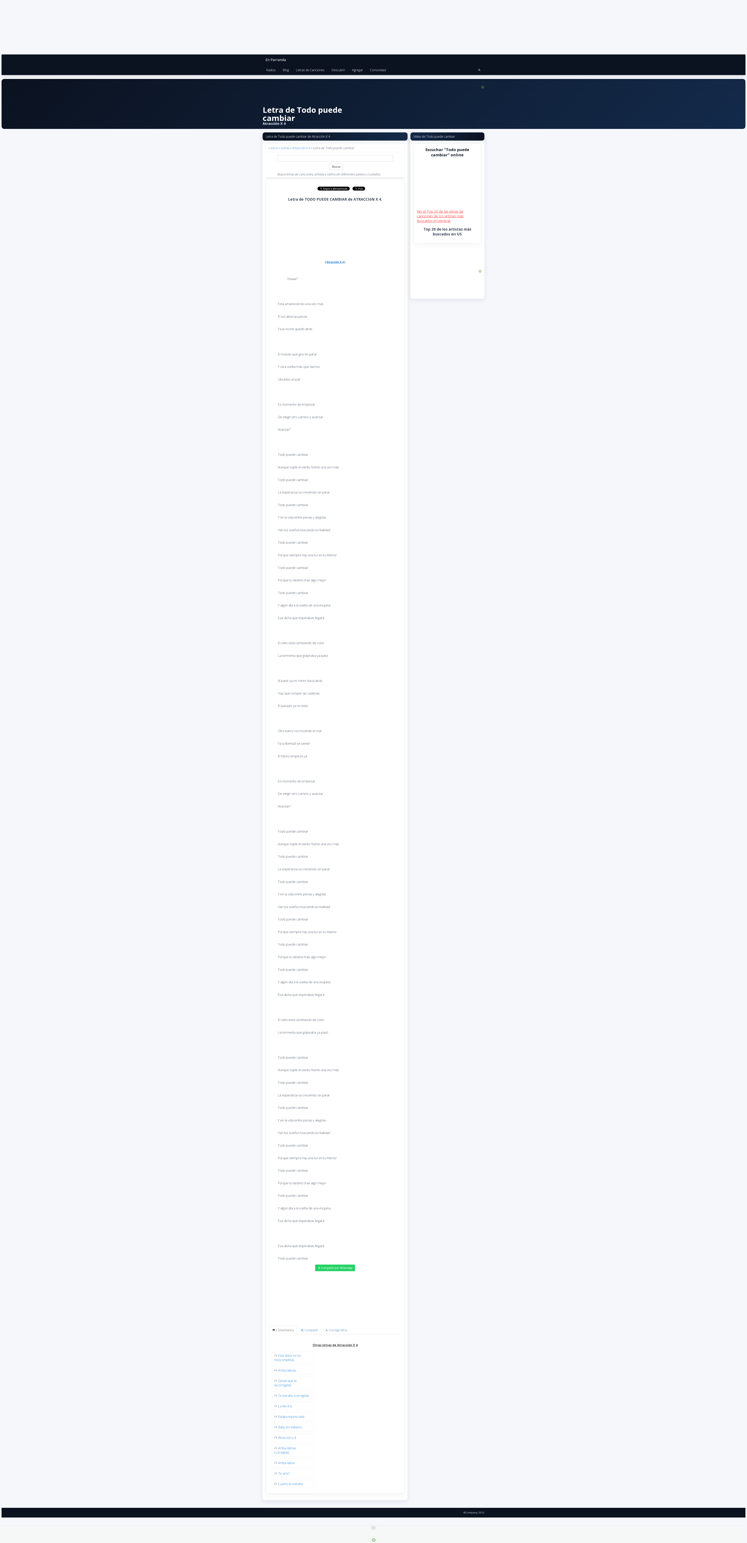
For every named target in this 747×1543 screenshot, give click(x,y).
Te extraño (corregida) (293, 1395)
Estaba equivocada (291, 1416)
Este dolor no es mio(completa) (287, 1357)
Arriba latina (286, 1463)
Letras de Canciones (310, 70)
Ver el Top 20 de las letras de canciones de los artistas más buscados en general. (440, 216)
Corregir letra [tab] (337, 1330)
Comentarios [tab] (284, 1330)
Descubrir (338, 70)
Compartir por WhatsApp (336, 1268)
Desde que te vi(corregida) (285, 1383)
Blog (286, 70)
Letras (285, 148)
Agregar (357, 70)
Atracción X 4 (301, 148)
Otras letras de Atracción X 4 (335, 1345)
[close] (373, 1528)
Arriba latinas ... (288, 1370)
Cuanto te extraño (290, 1484)
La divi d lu (285, 1406)
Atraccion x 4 (287, 1437)
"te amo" (284, 1473)
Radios (271, 70)
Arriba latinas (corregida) (285, 1450)
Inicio (274, 148)
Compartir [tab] (311, 1330)
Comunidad (378, 70)
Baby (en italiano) (290, 1427)
